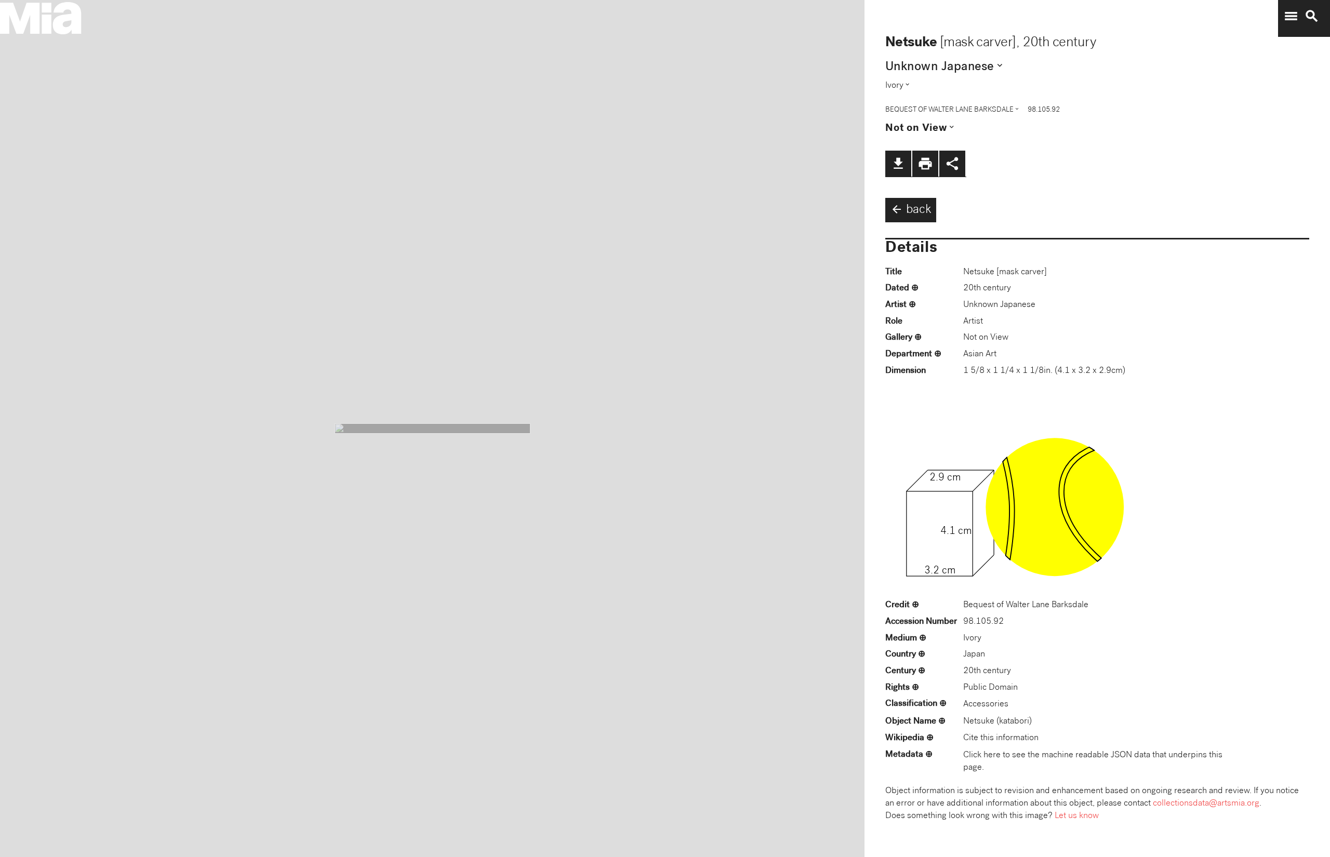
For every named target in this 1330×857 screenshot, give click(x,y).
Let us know (1077, 816)
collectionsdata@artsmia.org (1206, 803)
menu (1291, 16)
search (1312, 16)
